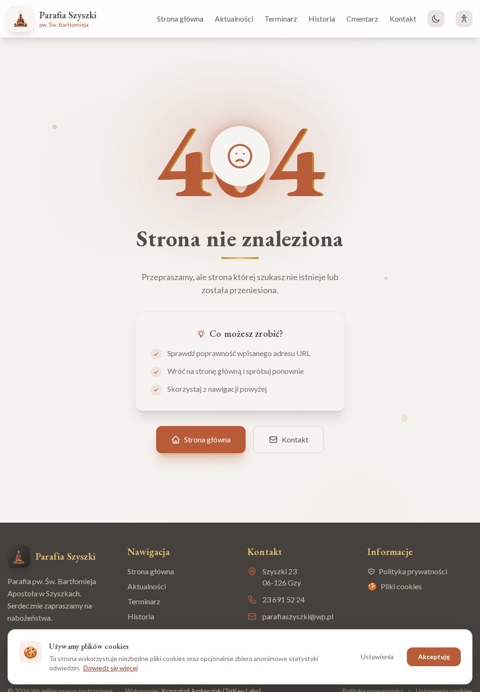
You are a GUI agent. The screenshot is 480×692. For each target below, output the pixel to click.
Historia (321, 18)
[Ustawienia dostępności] (464, 18)
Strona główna (180, 18)
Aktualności (234, 18)
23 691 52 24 (283, 599)
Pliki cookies (395, 586)
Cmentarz (362, 18)
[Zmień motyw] (436, 18)
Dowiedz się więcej (110, 668)
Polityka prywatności (413, 571)
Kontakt (403, 18)
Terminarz (280, 18)
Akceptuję (434, 657)
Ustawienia (377, 657)
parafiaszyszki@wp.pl (297, 616)
